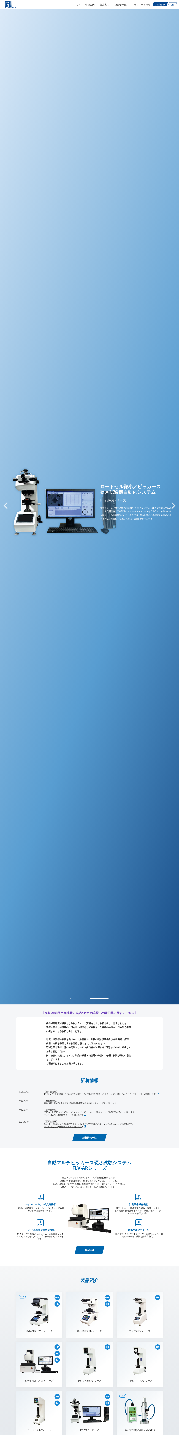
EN (172, 4)
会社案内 (90, 4)
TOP (77, 4)
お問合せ (160, 4)
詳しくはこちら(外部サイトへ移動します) (136, 1094)
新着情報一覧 (89, 1137)
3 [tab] (99, 998)
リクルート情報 (142, 4)
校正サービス (122, 4)
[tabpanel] (89, 502)
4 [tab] (119, 998)
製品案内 (104, 4)
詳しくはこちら (109, 1103)
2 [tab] (79, 998)
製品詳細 (89, 1250)
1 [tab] (60, 998)
